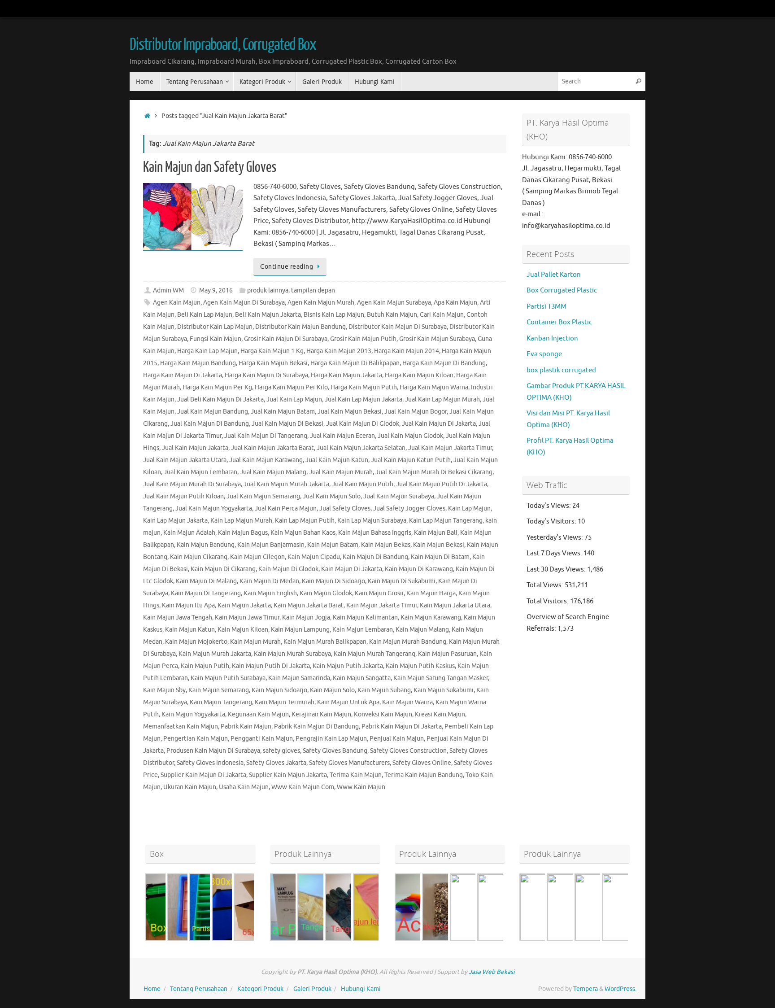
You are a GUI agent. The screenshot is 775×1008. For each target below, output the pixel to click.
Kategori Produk (260, 989)
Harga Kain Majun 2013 (338, 351)
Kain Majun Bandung (206, 545)
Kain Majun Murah (255, 642)
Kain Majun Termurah (284, 702)
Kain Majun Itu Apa (188, 605)
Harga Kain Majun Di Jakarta (182, 375)
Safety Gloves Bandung (335, 751)
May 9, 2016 (216, 290)
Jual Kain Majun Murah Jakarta (286, 484)
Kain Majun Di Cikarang (223, 569)
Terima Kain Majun (356, 775)
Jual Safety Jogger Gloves (409, 508)
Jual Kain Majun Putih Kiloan (183, 496)
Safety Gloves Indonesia (210, 763)
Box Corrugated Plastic (562, 290)
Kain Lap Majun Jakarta (175, 520)
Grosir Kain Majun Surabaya (437, 339)
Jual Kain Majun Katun (336, 460)
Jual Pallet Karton (554, 275)
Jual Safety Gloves (344, 508)
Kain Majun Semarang (218, 690)
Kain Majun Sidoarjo (279, 690)
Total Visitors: (548, 601)
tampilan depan (313, 290)
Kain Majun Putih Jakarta (348, 666)
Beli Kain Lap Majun (204, 315)
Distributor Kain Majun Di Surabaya (397, 327)
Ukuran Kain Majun (189, 787)
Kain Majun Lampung (300, 629)
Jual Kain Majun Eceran (342, 436)
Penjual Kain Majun (397, 738)
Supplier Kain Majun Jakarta (288, 775)
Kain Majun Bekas (385, 545)
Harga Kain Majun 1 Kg (272, 351)
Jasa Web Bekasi (491, 972)
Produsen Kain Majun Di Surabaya (213, 751)
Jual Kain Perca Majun (286, 508)
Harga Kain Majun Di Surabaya (266, 375)
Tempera (585, 989)
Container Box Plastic (559, 322)
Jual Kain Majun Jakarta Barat (272, 448)
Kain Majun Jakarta (244, 605)
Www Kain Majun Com (302, 787)
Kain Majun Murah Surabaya (292, 654)
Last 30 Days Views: (557, 569)
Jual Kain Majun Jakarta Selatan (361, 448)
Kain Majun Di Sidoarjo (333, 581)
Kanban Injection (552, 338)
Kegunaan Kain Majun (258, 714)
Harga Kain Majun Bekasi (273, 363)
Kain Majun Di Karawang (419, 569)
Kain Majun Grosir (379, 593)
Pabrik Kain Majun (246, 726)
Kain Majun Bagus (243, 533)
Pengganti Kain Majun (262, 738)
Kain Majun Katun (190, 629)
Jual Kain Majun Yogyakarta (213, 508)
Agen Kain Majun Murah (320, 302)
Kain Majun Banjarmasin (271, 545)
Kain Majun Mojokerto (196, 642)
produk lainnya (267, 290)
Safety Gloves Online (421, 763)
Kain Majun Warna (407, 702)
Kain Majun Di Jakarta (351, 569)
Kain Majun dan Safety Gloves (210, 167)
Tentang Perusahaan (198, 989)
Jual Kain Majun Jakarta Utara (184, 460)
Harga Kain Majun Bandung (198, 363)
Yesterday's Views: (555, 537)
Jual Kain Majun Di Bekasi (287, 424)
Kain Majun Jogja (306, 617)
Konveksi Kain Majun (383, 714)
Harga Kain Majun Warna (434, 387)
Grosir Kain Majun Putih (363, 339)
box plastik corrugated (561, 370)
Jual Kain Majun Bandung (212, 411)
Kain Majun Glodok (326, 593)
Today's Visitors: (552, 521)
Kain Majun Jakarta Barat (309, 605)
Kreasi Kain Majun (440, 714)
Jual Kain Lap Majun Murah (442, 399)
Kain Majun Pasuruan (447, 654)
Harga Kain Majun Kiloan (419, 375)
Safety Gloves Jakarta (276, 763)
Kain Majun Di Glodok (288, 569)
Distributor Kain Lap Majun (215, 327)
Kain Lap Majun (469, 508)
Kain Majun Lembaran (362, 629)
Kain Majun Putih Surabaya (228, 678)
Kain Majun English (270, 593)
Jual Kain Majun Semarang (263, 496)
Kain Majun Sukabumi (444, 690)
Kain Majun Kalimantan (365, 617)
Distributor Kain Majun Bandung (300, 327)
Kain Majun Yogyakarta (193, 714)
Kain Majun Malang (422, 629)
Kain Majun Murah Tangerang (374, 654)
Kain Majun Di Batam (440, 557)
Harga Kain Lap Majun (207, 351)
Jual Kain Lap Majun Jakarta (363, 399)
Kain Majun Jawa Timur (247, 617)
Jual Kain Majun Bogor (415, 411)
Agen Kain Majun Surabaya (394, 302)
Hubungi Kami (361, 989)
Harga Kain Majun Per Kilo (291, 387)
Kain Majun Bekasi (438, 545)
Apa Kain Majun (455, 302)
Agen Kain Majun (176, 302)
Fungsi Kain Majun (215, 339)
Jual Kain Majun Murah (341, 472)
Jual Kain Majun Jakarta (195, 448)
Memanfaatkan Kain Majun (180, 726)
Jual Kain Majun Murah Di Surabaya (192, 484)
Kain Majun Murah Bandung (407, 642)
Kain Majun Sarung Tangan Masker (440, 678)
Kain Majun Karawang (431, 617)
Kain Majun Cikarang (198, 557)
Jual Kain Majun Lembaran (200, 472)
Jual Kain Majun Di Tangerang (265, 436)
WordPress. (620, 989)
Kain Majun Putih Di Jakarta (271, 666)
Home (152, 989)
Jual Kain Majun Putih (362, 484)
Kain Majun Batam (332, 545)
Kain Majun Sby (164, 690)
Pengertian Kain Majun (195, 738)
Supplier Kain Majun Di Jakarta (203, 775)
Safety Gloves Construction (408, 751)
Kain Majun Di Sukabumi (401, 581)
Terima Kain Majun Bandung (423, 775)
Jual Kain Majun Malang (273, 472)
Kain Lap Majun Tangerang (446, 520)
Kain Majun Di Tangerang (206, 593)
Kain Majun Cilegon (257, 557)
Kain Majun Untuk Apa (348, 702)
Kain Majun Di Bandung (375, 557)
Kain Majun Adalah (189, 533)
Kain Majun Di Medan (269, 581)
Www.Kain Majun (361, 787)
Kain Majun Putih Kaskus (420, 666)
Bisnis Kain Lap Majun (334, 315)
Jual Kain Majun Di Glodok (362, 424)
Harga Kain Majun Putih (364, 387)
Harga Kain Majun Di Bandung (444, 363)
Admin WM (168, 290)
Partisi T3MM (546, 306)
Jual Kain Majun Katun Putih (411, 460)
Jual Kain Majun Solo (332, 496)
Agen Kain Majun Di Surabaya (244, 302)
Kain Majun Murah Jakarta (215, 654)
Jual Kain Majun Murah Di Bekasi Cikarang (433, 472)
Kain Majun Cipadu (313, 557)
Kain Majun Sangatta (362, 678)
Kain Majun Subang (384, 690)
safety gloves (281, 751)
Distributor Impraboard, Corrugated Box (223, 45)
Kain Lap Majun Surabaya (371, 520)
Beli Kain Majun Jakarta (268, 315)
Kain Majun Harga (431, 593)
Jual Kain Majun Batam (283, 411)
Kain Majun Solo (332, 690)
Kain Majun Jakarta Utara (455, 605)
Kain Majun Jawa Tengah (177, 617)
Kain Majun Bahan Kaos (302, 533)
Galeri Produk (312, 989)
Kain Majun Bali (435, 533)
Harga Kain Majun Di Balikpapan (355, 363)
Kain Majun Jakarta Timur (381, 605)
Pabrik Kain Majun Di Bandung (316, 726)
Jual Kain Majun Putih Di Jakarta (441, 484)
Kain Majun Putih (205, 666)
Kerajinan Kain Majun (321, 714)
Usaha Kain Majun (244, 787)
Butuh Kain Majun (392, 315)
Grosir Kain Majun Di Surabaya (285, 339)
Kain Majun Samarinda (299, 678)
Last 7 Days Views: (555, 553)
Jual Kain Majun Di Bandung (209, 424)
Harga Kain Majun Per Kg (217, 387)
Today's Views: (549, 506)
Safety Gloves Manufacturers (349, 763)
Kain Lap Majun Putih (305, 520)
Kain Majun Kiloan (243, 629)
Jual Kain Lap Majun (294, 399)
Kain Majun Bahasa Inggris (374, 533)
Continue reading (286, 267)
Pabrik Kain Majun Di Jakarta (401, 726)
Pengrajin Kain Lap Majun (331, 738)
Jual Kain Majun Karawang (266, 460)
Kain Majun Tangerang (221, 702)
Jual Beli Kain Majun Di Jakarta (220, 399)
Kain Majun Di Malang (206, 581)
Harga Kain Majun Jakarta (346, 375)
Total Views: (546, 585)
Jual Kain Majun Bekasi (350, 411)
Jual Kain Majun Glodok (410, 436)
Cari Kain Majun (442, 315)
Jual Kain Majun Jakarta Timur (450, 448)
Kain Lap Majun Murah (241, 520)
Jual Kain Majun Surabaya (398, 496)
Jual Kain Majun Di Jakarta (439, 424)
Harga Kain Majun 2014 (406, 351)
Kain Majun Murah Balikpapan (324, 642)
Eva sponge (544, 354)
